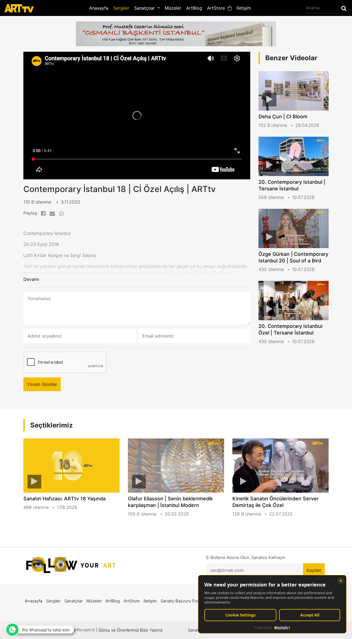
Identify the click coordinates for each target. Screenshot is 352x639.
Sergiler (121, 8)
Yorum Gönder (42, 384)
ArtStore (217, 8)
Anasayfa (98, 8)
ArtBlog (194, 8)
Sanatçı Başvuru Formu (182, 601)
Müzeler (173, 8)
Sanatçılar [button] (145, 8)
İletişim (244, 8)
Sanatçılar (73, 601)
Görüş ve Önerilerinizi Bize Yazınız (130, 630)
